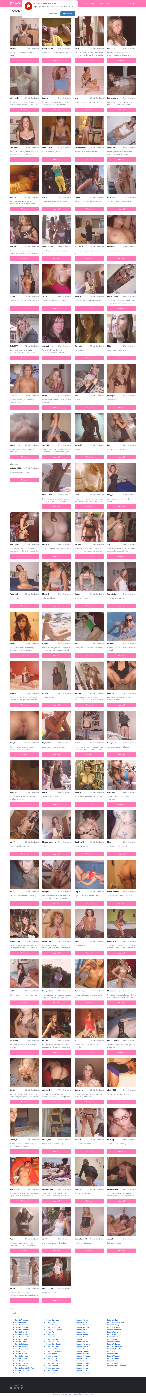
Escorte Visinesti (113, 1356)
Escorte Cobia (19, 1351)
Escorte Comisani (21, 1356)
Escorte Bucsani (20, 1342)
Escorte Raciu (81, 1361)
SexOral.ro (19, 3)
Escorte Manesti (51, 1366)
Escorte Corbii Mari (21, 1361)
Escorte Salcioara (83, 1373)
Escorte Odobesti (82, 1334)
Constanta (84, 3)
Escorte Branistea (21, 1334)
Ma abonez (67, 14)
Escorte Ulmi (112, 1339)
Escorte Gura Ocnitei (53, 1344)
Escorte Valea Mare (114, 1346)
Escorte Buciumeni (21, 1339)
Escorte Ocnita (81, 1332)
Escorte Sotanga (113, 1325)
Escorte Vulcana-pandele (116, 1366)
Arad (108, 3)
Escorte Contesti (20, 1358)
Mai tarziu (53, 14)
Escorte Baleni (20, 1322)
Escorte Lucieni (51, 1356)
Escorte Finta (50, 1334)
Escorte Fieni (50, 1332)
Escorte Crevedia (21, 1373)
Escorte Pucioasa (83, 1356)
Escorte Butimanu (21, 1344)
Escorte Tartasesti (114, 1330)
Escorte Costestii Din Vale (24, 1368)
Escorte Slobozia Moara (116, 1322)
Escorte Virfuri (112, 1351)
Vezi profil (24, 60)
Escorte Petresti (82, 1339)
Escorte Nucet (81, 1330)
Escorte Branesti (20, 1332)
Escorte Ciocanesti (21, 1349)
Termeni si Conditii (16, 1385)
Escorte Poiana (82, 1346)
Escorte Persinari (83, 1337)
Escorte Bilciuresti (21, 1330)
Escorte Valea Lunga (115, 1344)
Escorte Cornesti (20, 1366)
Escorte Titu (111, 1334)
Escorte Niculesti (82, 1327)
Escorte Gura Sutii (52, 1346)
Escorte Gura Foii (52, 1342)
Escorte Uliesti (112, 1337)
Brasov (93, 3)
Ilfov (101, 3)
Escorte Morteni (82, 1322)
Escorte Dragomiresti (53, 1330)
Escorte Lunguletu (52, 1361)
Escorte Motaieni (82, 1325)
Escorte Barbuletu (21, 1325)
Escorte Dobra (50, 1322)
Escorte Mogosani (52, 1370)
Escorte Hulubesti (52, 1349)
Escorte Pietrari (82, 1342)
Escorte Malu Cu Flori (53, 1363)
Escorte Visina (112, 1354)
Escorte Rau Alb (82, 1366)
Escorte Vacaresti (114, 1342)
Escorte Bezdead (21, 1327)
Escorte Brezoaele (21, 1337)
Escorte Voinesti (113, 1361)
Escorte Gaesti (51, 1337)
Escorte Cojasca (20, 1354)
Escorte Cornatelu (21, 1363)
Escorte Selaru (112, 1320)
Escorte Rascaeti (82, 1363)
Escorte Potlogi (82, 1349)
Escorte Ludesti (51, 1358)
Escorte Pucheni (82, 1354)
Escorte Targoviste (114, 1327)
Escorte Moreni (51, 1373)
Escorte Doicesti (51, 1325)
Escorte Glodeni (51, 1339)
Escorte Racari (81, 1358)
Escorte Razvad (82, 1368)
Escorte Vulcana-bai (114, 1363)
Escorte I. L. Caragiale (53, 1351)
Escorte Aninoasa (21, 1320)
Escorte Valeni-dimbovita (116, 1349)
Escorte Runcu (81, 1370)
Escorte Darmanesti (52, 1320)
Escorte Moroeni (82, 1320)
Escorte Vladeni (113, 1358)
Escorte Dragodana (52, 1327)
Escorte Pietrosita (83, 1344)
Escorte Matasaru (52, 1368)
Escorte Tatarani (113, 1332)
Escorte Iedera (51, 1354)
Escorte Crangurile (21, 1370)
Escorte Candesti (21, 1346)
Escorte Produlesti (83, 1351)
